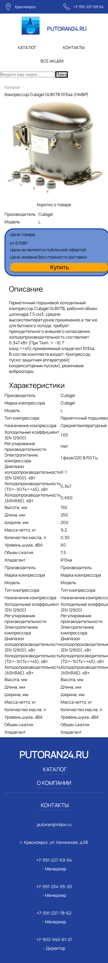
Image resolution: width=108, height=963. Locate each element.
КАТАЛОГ (27, 47)
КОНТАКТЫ (74, 47)
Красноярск (25, 6)
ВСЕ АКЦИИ (52, 61)
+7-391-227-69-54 (89, 6)
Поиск (61, 74)
